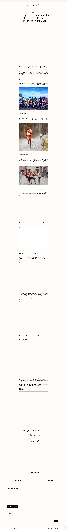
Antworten (55, 521)
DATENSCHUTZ (13, 528)
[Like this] (37, 441)
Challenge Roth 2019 (33, 472)
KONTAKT (17, 528)
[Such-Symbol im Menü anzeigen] (44, 1)
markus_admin (20, 447)
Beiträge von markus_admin (21, 448)
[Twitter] (31, 441)
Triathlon (33, 12)
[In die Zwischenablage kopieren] (35, 441)
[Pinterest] (33, 441)
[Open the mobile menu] (64, 1)
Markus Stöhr (33, 5)
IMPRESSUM (9, 528)
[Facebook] (29, 441)
